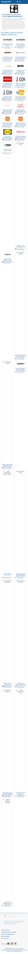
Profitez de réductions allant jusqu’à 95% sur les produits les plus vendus (20, 138)
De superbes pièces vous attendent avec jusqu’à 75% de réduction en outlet (7, 85)
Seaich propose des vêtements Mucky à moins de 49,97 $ (20, 575)
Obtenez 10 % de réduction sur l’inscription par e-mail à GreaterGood (7, 685)
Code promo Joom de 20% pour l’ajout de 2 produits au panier (20, 84)
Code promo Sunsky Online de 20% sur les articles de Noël (7, 58)
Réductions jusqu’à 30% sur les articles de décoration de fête (20, 124)
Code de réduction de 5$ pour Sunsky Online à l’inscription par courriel (20, 370)
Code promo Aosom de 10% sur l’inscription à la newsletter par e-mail (20, 794)
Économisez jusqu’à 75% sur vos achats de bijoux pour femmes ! (7, 124)
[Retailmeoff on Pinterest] (15, 943)
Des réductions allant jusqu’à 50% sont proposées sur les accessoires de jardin (7, 72)
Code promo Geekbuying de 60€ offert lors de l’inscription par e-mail (7, 903)
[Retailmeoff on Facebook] (8, 943)
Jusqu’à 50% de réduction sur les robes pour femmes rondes (7, 260)
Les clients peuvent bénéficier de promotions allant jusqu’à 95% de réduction (20, 72)
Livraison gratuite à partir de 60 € (7, 574)
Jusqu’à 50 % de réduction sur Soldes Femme (20, 247)
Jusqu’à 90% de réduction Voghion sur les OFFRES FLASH (20, 111)
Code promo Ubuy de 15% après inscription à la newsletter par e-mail (20, 98)
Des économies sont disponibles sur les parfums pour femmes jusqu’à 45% (7, 111)
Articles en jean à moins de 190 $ (7, 150)
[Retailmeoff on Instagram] (11, 943)
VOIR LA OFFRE (20, 61)
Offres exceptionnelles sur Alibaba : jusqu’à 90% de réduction (7, 465)
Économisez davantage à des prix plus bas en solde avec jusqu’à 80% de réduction (8, 138)
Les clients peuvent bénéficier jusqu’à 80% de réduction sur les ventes (7, 98)
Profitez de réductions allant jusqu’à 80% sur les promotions (20, 58)
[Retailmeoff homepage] (6, 1)
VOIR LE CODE (7, 47)
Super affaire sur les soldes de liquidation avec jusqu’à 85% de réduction (8, 794)
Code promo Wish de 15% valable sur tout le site (7, 45)
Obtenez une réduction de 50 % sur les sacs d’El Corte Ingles (20, 685)
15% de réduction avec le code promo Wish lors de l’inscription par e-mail (20, 45)
